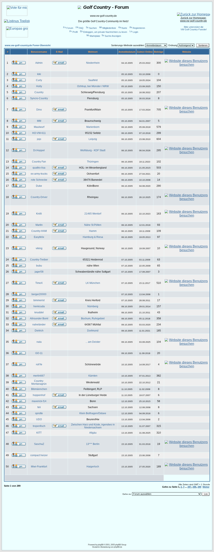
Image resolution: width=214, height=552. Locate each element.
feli (39, 407)
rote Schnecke (39, 179)
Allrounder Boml (39, 318)
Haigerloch (93, 466)
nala (39, 341)
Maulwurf (39, 127)
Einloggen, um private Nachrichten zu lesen (105, 32)
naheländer (39, 324)
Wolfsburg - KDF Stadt (92, 150)
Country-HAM (39, 231)
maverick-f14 (39, 401)
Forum (69, 28)
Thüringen (93, 161)
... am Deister (92, 341)
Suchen (93, 28)
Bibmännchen (39, 389)
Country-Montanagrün (39, 382)
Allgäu (93, 432)
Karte (124, 28)
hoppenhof (39, 395)
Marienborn (92, 127)
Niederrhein (93, 62)
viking (39, 248)
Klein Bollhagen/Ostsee (92, 413)
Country (38, 92)
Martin (39, 224)
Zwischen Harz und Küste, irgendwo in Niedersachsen (93, 426)
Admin (39, 62)
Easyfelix (39, 237)
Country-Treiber (39, 259)
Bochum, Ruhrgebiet (92, 318)
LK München (93, 283)
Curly (39, 80)
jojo (39, 139)
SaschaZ (39, 444)
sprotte (39, 413)
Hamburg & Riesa (93, 237)
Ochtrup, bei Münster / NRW (93, 86)
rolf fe (39, 364)
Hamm (93, 231)
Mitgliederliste (109, 28)
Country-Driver (39, 197)
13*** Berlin (92, 444)
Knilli (39, 213)
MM (39, 120)
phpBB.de (118, 547)
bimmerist (39, 300)
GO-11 (39, 353)
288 (194, 487)
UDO (39, 419)
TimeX (39, 283)
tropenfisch (39, 426)
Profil (75, 32)
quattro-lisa (39, 167)
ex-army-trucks (39, 173)
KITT (39, 432)
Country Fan (39, 161)
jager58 (39, 271)
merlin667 (39, 375)
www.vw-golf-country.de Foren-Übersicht (28, 45)
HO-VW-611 (39, 133)
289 (199, 487)
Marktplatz (95, 36)
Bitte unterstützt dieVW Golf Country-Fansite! (194, 28)
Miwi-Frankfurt (39, 466)
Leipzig (93, 139)
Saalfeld (93, 80)
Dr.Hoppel (39, 150)
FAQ (81, 28)
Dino (39, 109)
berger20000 (39, 294)
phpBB (100, 544)
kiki (39, 74)
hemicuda (39, 306)
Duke (39, 185)
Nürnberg (92, 306)
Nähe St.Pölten (92, 224)
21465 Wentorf (92, 213)
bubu (39, 265)
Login (135, 32)
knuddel (39, 312)
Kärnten (92, 375)
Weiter (206, 487)
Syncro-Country (39, 98)
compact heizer (39, 455)
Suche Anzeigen (113, 36)
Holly (39, 86)
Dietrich (39, 330)
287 (189, 487)
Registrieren (139, 28)
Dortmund (92, 330)
